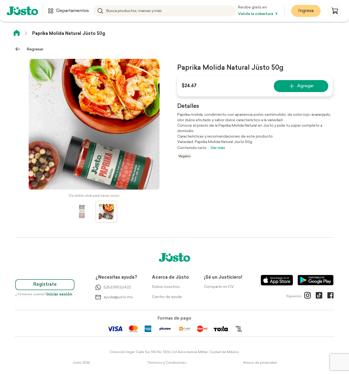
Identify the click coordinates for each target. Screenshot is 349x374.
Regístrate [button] (45, 284)
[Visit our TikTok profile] (319, 296)
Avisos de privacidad (260, 362)
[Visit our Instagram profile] (307, 296)
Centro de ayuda (167, 297)
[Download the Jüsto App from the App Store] (277, 280)
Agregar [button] (305, 86)
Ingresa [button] (306, 11)
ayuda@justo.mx (118, 297)
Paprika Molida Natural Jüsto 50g (68, 34)
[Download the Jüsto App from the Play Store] (315, 280)
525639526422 (117, 287)
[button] (334, 11)
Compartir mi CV (219, 287)
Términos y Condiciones (166, 362)
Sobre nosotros (166, 287)
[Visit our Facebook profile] (330, 296)
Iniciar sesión (59, 295)
